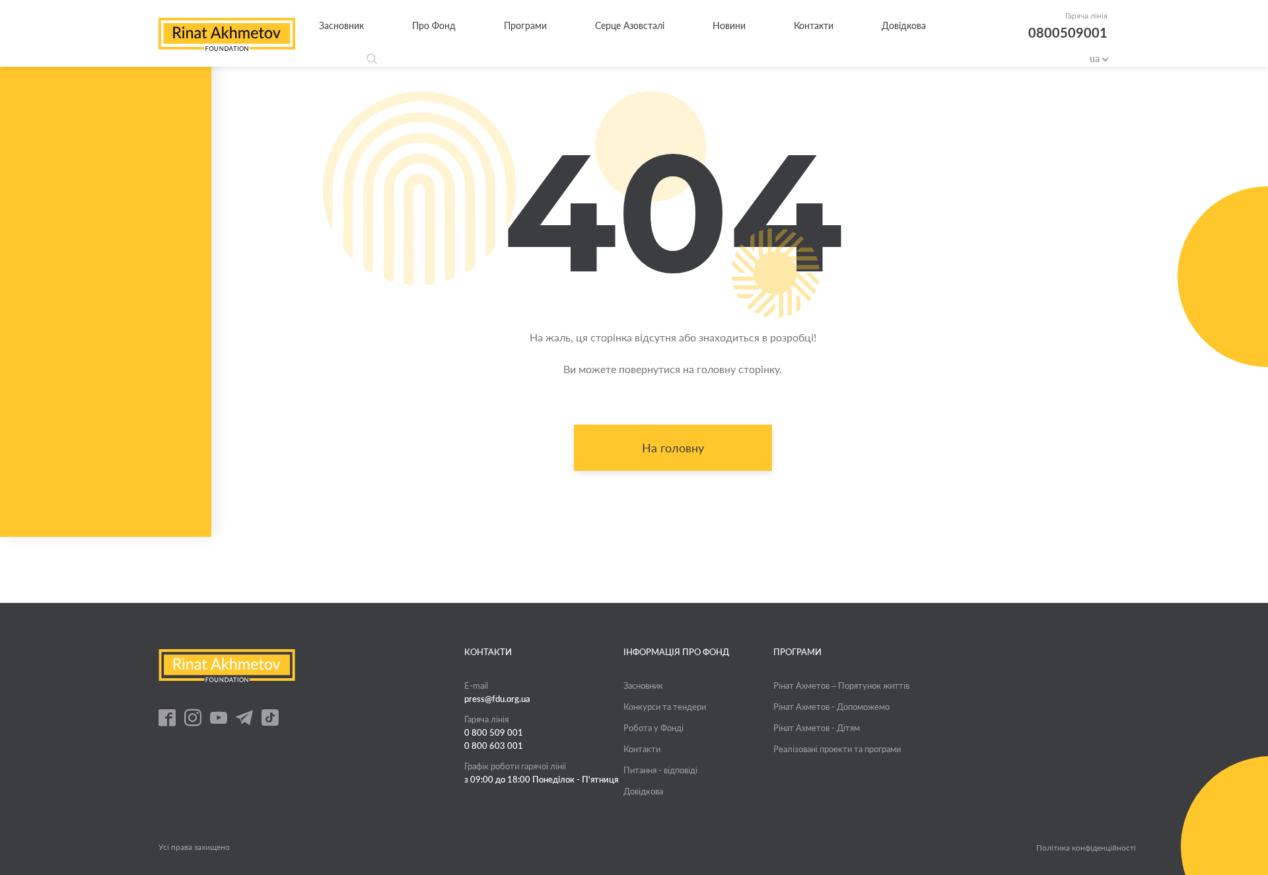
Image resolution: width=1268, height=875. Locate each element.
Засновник (341, 25)
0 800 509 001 (493, 732)
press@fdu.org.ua (497, 698)
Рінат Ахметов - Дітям (816, 727)
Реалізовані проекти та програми (837, 749)
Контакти (813, 25)
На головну (673, 447)
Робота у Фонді (653, 727)
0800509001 (1068, 32)
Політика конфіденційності (1086, 848)
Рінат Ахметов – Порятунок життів (841, 685)
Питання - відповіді (660, 770)
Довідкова (904, 25)
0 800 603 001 (493, 745)
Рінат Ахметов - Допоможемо (831, 706)
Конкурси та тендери (664, 706)
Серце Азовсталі (629, 25)
